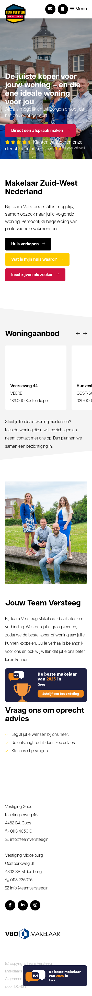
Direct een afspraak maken (37, 131)
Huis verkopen (25, 244)
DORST (20, 987)
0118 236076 (20, 880)
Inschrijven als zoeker (32, 275)
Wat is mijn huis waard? (34, 260)
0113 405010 (20, 832)
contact (23, 438)
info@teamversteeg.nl (29, 840)
